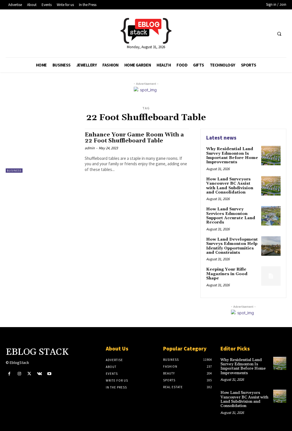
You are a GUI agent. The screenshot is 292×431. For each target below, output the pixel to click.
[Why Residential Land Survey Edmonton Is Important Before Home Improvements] (271, 155)
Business (14, 170)
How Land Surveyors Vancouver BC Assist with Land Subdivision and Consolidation (229, 186)
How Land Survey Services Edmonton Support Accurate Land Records (230, 216)
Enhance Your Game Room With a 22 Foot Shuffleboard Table (134, 137)
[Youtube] (49, 373)
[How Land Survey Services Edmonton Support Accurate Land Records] (271, 215)
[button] (279, 34)
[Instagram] (19, 373)
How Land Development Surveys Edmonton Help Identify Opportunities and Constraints (232, 246)
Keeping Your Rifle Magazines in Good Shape (227, 274)
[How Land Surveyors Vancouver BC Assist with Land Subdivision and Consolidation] (271, 186)
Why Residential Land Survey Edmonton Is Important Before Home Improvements (232, 155)
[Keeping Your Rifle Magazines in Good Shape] (271, 276)
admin (90, 148)
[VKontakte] (39, 373)
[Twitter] (29, 373)
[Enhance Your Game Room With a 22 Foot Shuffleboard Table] (42, 151)
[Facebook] (9, 373)
